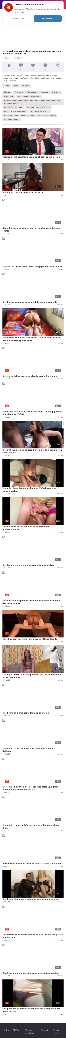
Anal (16, 86)
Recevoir (56, 92)
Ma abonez (48, 18)
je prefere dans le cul (40, 111)
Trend (6, 86)
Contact (44, 1030)
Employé (19, 92)
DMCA (16, 1030)
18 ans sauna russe (47, 115)
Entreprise (31, 92)
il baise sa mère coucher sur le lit (19, 115)
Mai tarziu (18, 18)
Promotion (8, 96)
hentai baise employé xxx (29, 96)
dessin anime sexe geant (15, 111)
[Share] (57, 65)
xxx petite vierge (11, 119)
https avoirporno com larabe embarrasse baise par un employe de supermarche (32, 102)
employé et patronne (13, 107)
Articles (7, 1030)
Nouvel (7, 92)
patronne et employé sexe (38, 107)
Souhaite (44, 92)
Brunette (25, 86)
